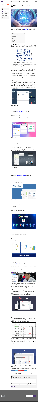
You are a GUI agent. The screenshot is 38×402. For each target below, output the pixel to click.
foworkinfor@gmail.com (4, 395)
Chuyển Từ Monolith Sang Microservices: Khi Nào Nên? (5, 13)
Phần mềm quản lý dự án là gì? (15, 34)
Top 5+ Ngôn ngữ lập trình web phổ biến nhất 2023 (17, 373)
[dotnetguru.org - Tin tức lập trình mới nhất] (4, 1)
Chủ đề (30, 1)
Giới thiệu (27, 1)
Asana (13, 41)
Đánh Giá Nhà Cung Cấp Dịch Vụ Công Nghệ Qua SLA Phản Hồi (5, 15)
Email (20, 383)
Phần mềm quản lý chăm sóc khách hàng (21, 111)
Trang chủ (23, 1)
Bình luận (12, 378)
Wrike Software (14, 36)
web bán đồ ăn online (20, 340)
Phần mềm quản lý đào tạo (19, 263)
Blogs (33, 1)
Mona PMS (14, 40)
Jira (13, 38)
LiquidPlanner (14, 42)
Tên (11, 383)
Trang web (29, 383)
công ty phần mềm (26, 29)
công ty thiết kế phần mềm (18, 62)
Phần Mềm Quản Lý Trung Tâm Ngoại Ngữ (21, 175)
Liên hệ (36, 1)
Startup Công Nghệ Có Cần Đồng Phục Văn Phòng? (5, 17)
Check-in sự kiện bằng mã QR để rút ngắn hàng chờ (5, 8)
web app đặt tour (33, 341)
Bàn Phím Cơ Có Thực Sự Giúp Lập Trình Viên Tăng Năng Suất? (5, 11)
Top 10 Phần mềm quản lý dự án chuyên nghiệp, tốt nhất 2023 (18, 35)
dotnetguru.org (3, 396)
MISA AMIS (14, 39)
